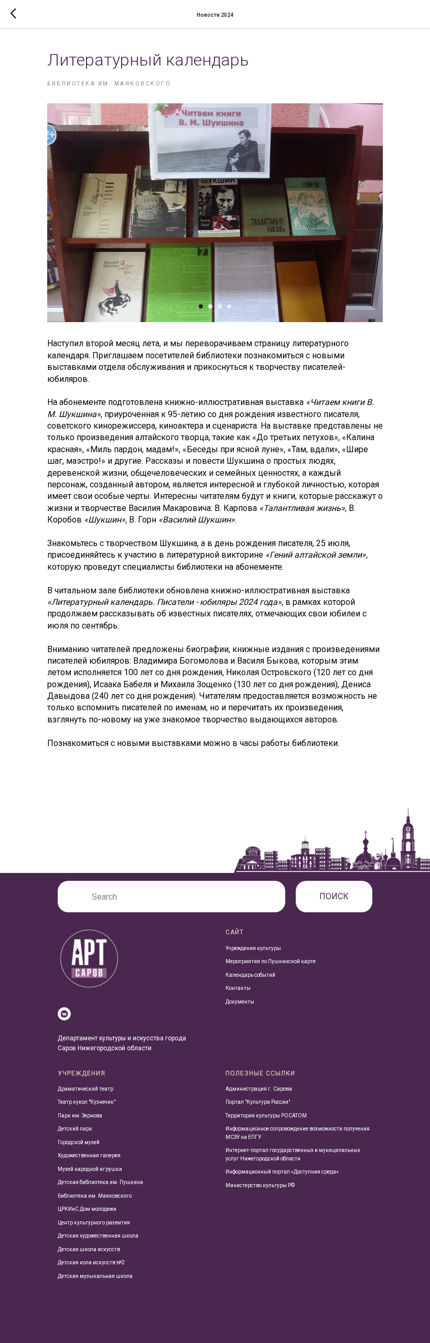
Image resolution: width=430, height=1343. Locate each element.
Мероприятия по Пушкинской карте (270, 961)
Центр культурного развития (94, 1222)
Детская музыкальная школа (95, 1276)
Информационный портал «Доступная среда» (282, 1172)
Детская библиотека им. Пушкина (100, 1182)
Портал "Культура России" (257, 1102)
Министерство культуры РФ (260, 1185)
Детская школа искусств (89, 1249)
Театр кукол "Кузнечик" (86, 1102)
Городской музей (79, 1142)
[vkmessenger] (64, 1013)
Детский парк (75, 1129)
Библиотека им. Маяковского (95, 1196)
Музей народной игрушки (90, 1169)
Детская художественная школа (98, 1236)
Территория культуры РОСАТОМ (266, 1115)
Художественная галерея (89, 1155)
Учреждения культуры (253, 948)
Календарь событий (250, 975)
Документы (239, 1002)
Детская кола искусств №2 (91, 1262)
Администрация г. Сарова (258, 1089)
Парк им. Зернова (80, 1115)
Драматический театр (85, 1089)
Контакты (238, 988)
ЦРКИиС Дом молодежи (87, 1209)
